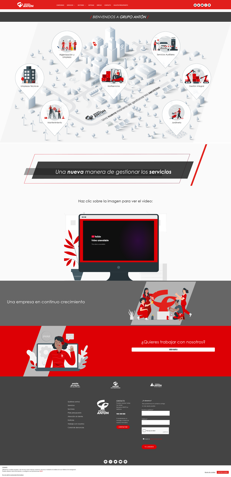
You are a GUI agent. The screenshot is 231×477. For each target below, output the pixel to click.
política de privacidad (156, 439)
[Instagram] (205, 5)
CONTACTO (107, 5)
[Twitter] (198, 5)
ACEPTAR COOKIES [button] (223, 472)
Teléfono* (144, 419)
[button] (123, 427)
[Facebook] (195, 5)
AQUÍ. (41, 471)
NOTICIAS (91, 5)
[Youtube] (202, 5)
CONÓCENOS (60, 5)
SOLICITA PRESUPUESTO (121, 5)
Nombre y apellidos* (147, 410)
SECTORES (81, 5)
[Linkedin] (209, 5)
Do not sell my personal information (13, 475)
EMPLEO (99, 5)
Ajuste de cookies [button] (210, 472)
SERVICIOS (70, 5)
